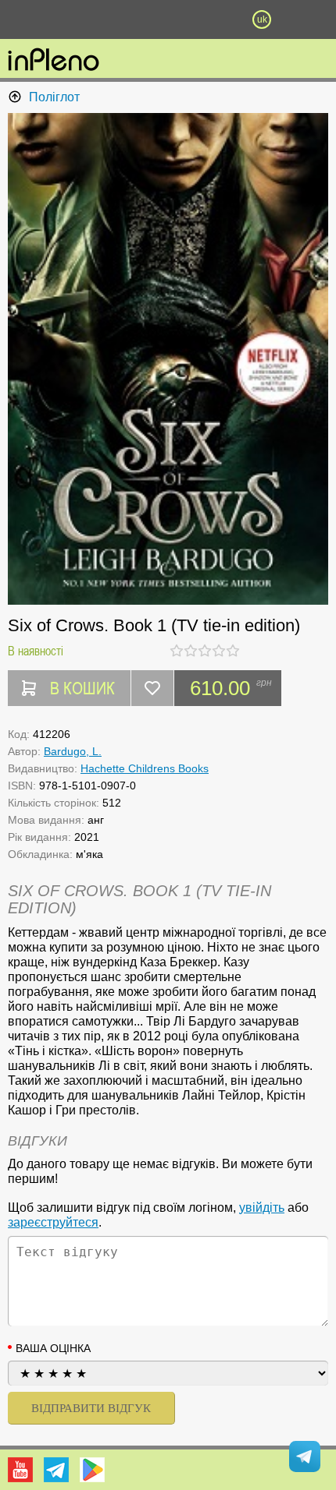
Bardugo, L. (73, 751)
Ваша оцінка (53, 1348)
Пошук (121, 19)
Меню (74, 19)
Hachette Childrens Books (144, 768)
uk (262, 19)
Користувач (168, 19)
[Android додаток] (92, 1469)
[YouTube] (20, 1469)
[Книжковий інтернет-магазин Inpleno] (53, 61)
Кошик (215, 19)
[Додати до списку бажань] (152, 688)
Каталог (25, 19)
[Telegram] (56, 1469)
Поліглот (54, 97)
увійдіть (261, 1207)
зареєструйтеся (53, 1222)
